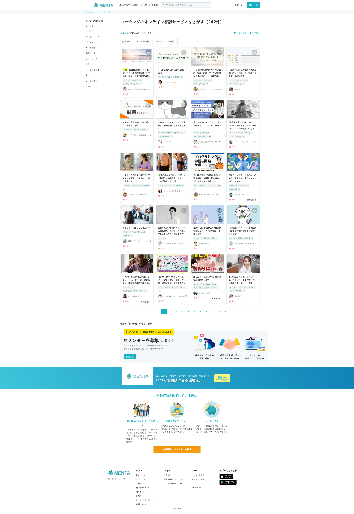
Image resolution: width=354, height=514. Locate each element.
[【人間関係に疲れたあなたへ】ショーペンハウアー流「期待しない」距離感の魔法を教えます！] (136, 279)
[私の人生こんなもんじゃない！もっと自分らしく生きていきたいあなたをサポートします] (243, 279)
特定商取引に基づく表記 (174, 479)
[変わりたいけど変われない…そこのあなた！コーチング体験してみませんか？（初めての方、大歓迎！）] (172, 228)
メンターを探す (198, 475)
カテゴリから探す (130, 5)
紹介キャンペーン (143, 492)
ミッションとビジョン (145, 500)
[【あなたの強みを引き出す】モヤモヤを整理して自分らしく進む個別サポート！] (136, 178)
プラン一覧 (106, 12)
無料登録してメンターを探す (177, 449)
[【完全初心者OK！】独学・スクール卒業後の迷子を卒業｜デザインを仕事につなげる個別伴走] (136, 72)
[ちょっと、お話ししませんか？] (136, 228)
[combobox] (186, 4)
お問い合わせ (141, 504)
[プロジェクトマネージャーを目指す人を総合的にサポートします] (172, 125)
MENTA (178, 508)
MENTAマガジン (198, 487)
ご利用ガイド (141, 483)
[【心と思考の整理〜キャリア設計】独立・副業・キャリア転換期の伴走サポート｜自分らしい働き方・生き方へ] (207, 72)
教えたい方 (140, 475)
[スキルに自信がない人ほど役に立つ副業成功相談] (136, 125)
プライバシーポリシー (173, 483)
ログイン (239, 5)
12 (218, 311)
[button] (185, 168)
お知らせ (139, 496)
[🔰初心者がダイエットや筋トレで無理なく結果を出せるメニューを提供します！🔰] (172, 178)
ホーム (88, 12)
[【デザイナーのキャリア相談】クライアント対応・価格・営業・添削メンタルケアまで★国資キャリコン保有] (172, 279)
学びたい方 (140, 479)
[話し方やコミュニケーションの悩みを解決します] (207, 279)
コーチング (96, 12)
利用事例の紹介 (142, 487)
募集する (130, 356)
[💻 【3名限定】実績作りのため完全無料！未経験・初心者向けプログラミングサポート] (207, 178)
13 (224, 311)
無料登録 (253, 5)
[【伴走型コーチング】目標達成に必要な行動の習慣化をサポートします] (243, 228)
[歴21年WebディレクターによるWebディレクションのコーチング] (207, 125)
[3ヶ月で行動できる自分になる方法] (172, 72)
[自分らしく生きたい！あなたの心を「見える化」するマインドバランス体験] (243, 178)
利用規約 (167, 475)
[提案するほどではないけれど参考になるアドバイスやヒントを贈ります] (207, 228)
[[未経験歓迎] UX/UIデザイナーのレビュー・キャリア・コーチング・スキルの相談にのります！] (243, 125)
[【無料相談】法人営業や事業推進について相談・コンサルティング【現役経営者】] (243, 72)
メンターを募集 (151, 5)
